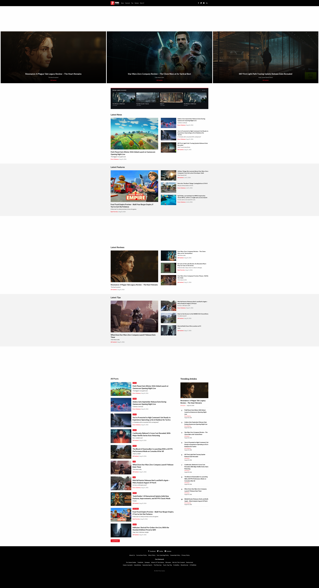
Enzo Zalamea (115, 159)
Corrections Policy (141, 555)
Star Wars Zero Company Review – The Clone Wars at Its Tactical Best (159, 74)
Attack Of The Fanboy (157, 562)
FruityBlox (176, 565)
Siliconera (168, 562)
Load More (115, 541)
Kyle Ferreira (114, 211)
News (122, 3)
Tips (132, 3)
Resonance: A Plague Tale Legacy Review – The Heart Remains (53, 74)
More (143, 3)
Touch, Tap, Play (167, 565)
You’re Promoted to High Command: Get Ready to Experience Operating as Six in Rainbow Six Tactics (193, 133)
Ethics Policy (151, 555)
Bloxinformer (184, 565)
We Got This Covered (178, 562)
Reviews (137, 3)
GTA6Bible (193, 565)
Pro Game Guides (131, 562)
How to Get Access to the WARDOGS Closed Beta (193, 314)
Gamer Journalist (128, 565)
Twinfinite (140, 562)
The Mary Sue (157, 565)
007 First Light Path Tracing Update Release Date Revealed (265, 74)
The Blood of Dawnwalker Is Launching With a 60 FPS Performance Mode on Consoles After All (196, 479)
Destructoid (189, 562)
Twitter (161, 551)
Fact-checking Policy (163, 555)
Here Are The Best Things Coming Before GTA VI (192, 183)
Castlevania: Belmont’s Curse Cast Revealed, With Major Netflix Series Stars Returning (196, 467)
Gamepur (147, 562)
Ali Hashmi (53, 80)
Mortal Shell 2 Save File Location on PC (189, 326)
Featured (127, 3)
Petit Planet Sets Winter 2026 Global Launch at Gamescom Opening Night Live (195, 412)
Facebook (153, 551)
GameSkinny (137, 565)
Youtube (168, 551)
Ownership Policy (175, 555)
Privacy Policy (186, 555)
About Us (142, 2)
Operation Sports (147, 565)
